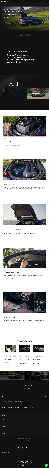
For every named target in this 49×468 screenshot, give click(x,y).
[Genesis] (3, 1)
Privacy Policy (27, 440)
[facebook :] (18, 447)
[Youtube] (29, 388)
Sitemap (19, 438)
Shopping (4, 419)
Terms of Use (22, 440)
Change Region (24, 438)
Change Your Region (6, 433)
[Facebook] (20, 388)
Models (3, 415)
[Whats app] (46, 465)
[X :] (30, 444)
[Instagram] (24, 388)
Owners (3, 426)
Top (45, 396)
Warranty (29, 438)
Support (4, 430)
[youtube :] (26, 447)
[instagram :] (22, 447)
